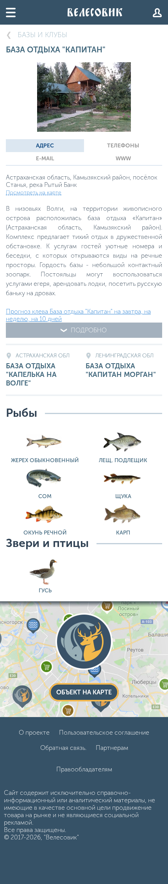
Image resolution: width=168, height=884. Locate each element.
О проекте (34, 732)
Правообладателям (84, 769)
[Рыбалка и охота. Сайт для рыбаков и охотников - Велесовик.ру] (95, 12)
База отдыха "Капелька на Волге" (38, 369)
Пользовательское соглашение (104, 732)
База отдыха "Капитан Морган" (121, 365)
